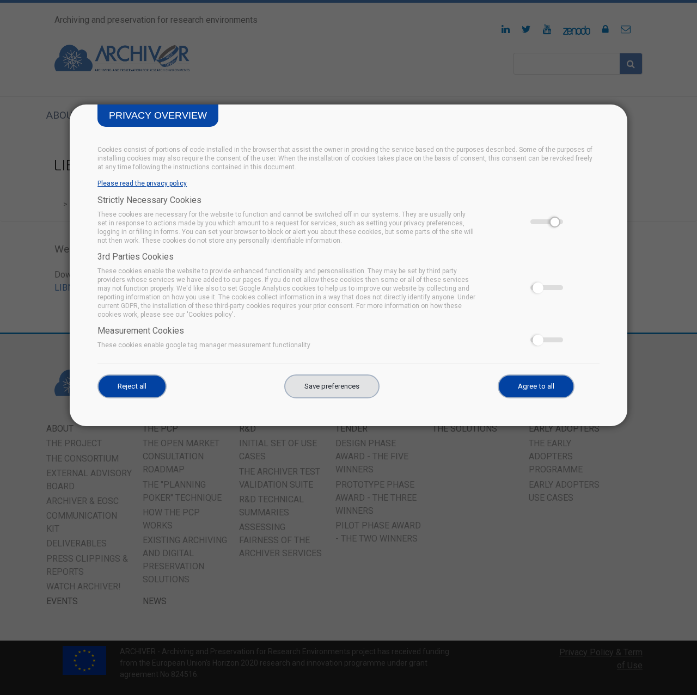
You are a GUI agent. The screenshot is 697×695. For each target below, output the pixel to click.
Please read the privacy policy (142, 183)
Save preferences (331, 386)
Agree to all (536, 386)
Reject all (132, 386)
